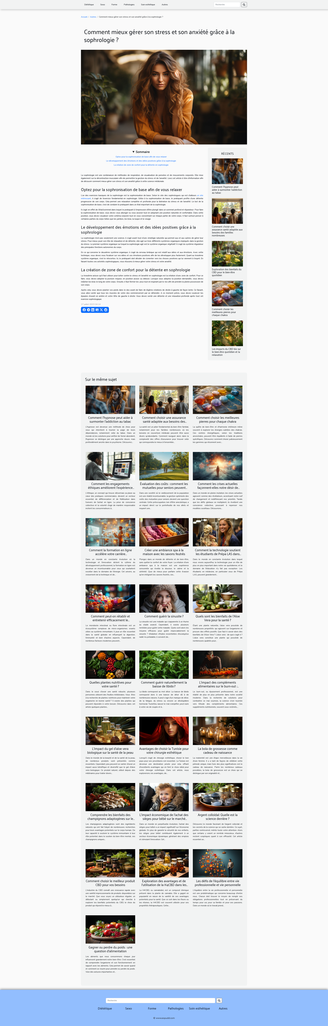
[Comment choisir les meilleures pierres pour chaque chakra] (227, 293)
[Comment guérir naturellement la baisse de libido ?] (164, 664)
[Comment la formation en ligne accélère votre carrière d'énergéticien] (110, 532)
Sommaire (143, 152)
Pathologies (129, 4)
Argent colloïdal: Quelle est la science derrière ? (218, 816)
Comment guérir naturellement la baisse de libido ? (164, 684)
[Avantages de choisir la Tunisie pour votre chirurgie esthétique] (164, 730)
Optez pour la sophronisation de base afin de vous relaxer (141, 156)
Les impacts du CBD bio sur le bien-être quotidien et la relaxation (226, 352)
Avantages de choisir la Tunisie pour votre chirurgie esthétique (164, 750)
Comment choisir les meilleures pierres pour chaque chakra (224, 312)
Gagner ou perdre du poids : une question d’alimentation (110, 949)
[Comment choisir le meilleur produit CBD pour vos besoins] (110, 863)
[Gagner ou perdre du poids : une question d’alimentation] (110, 929)
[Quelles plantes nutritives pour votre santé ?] (110, 664)
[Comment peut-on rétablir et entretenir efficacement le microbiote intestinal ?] (110, 598)
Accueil (84, 16)
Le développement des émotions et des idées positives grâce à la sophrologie (141, 160)
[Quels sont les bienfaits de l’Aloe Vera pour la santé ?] (217, 598)
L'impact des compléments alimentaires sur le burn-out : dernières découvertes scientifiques (217, 686)
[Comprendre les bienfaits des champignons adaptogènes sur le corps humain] (110, 797)
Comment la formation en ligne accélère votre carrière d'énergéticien (110, 553)
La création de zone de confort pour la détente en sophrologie (141, 165)
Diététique (89, 4)
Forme (114, 4)
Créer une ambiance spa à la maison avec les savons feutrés (164, 552)
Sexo (102, 4)
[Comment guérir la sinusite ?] (164, 598)
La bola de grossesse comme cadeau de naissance (217, 750)
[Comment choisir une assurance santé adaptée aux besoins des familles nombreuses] (227, 210)
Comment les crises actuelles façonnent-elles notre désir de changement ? (217, 487)
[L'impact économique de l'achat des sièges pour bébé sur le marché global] (164, 797)
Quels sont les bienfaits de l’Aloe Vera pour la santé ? (218, 618)
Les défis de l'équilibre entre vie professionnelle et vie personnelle (218, 883)
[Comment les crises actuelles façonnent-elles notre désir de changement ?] (217, 466)
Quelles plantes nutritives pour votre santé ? (110, 684)
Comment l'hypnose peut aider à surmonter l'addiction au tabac (227, 190)
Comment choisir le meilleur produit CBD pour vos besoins (110, 883)
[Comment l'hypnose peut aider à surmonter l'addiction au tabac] (227, 171)
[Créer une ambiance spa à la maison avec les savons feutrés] (164, 532)
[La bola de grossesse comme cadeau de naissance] (217, 730)
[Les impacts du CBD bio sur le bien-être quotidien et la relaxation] (227, 333)
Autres (165, 4)
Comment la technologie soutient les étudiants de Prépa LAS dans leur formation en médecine (217, 553)
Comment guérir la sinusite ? (164, 616)
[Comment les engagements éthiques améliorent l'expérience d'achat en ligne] (110, 466)
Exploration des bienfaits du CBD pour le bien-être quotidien (226, 272)
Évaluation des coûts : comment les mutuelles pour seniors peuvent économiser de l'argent (164, 487)
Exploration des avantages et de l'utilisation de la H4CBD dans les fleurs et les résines (163, 884)
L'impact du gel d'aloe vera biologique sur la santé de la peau (110, 750)
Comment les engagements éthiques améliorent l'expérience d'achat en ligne (110, 487)
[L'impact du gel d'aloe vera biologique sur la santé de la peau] (110, 730)
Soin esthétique (148, 4)
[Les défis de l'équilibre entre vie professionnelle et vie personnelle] (217, 863)
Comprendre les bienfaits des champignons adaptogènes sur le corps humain (110, 818)
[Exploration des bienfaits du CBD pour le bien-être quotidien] (227, 253)
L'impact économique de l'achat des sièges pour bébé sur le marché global (164, 818)
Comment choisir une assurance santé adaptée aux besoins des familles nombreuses (227, 230)
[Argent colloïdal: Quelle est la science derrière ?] (217, 797)
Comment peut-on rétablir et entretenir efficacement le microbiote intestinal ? (110, 620)
